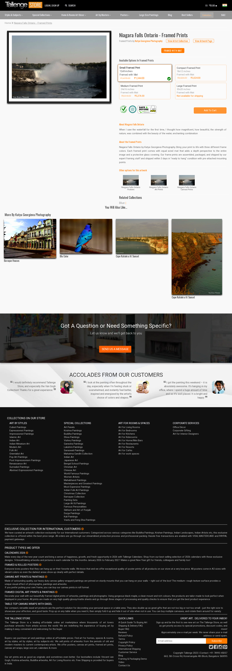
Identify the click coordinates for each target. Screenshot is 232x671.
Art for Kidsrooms (127, 437)
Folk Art (13, 450)
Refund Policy (125, 635)
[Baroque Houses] (30, 238)
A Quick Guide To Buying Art (132, 622)
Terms (121, 639)
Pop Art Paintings (18, 457)
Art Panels (69, 427)
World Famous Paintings (76, 473)
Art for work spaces (128, 453)
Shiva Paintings (72, 437)
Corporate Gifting (182, 430)
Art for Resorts (126, 447)
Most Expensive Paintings (77, 486)
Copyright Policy (126, 642)
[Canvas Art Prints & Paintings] (46, 576)
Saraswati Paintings (74, 450)
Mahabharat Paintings (75, 480)
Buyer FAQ (123, 629)
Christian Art (70, 467)
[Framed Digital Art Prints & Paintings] (56, 592)
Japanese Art (71, 460)
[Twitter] (211, 647)
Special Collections (41, 15)
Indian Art (14, 440)
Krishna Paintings (73, 430)
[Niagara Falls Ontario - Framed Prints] (59, 67)
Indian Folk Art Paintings (76, 490)
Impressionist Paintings (21, 433)
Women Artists (72, 476)
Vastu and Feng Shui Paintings (79, 520)
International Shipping (129, 649)
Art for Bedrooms (127, 430)
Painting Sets (70, 500)
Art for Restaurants (128, 443)
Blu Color (64, 256)
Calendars (206, 15)
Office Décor (179, 427)
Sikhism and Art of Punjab (77, 510)
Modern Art (15, 447)
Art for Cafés (125, 450)
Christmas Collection (75, 493)
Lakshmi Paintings (73, 447)
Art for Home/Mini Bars (130, 440)
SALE (223, 15)
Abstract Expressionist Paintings (26, 470)
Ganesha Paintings (73, 443)
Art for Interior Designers (186, 433)
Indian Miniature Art (19, 443)
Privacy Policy (125, 645)
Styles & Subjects (13, 15)
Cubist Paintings (17, 427)
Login (47, 5)
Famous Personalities (75, 506)
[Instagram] (220, 647)
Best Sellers (187, 15)
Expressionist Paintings (21, 430)
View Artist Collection (178, 41)
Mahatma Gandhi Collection (78, 453)
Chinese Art (70, 470)
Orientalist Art (16, 453)
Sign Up (55, 5)
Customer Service (127, 652)
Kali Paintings (71, 516)
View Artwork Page (203, 41)
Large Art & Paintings (75, 503)
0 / (210, 5)
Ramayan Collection (74, 496)
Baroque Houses (11, 260)
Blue (122, 203)
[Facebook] (216, 647)
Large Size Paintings (148, 15)
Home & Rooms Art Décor (73, 15)
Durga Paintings (72, 513)
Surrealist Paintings (19, 467)
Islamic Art (15, 437)
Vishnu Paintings (72, 440)
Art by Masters (102, 15)
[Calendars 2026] (27, 552)
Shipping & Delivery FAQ (130, 625)
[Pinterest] (225, 647)
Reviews (122, 632)
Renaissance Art (18, 463)
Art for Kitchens (126, 433)
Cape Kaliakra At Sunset (127, 256)
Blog (170, 15)
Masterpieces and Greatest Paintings (83, 483)
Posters (124, 15)
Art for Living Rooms (129, 427)
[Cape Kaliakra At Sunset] (142, 236)
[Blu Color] (86, 236)
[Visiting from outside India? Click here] (82, 528)
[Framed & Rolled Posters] (40, 564)
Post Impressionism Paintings (25, 460)
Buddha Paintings (73, 433)
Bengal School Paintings (76, 463)
